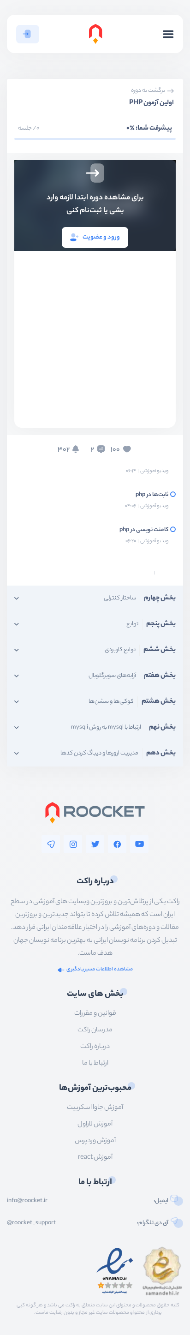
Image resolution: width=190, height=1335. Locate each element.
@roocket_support (31, 1223)
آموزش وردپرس (95, 1141)
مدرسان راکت (95, 1030)
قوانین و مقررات (95, 1013)
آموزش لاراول (95, 1124)
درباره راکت (95, 1047)
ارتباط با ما (95, 1063)
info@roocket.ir (27, 1201)
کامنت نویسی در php (143, 530)
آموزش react (95, 1157)
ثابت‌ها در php (152, 495)
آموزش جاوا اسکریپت (95, 1107)
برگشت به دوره (148, 91)
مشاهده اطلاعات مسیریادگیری (99, 969)
